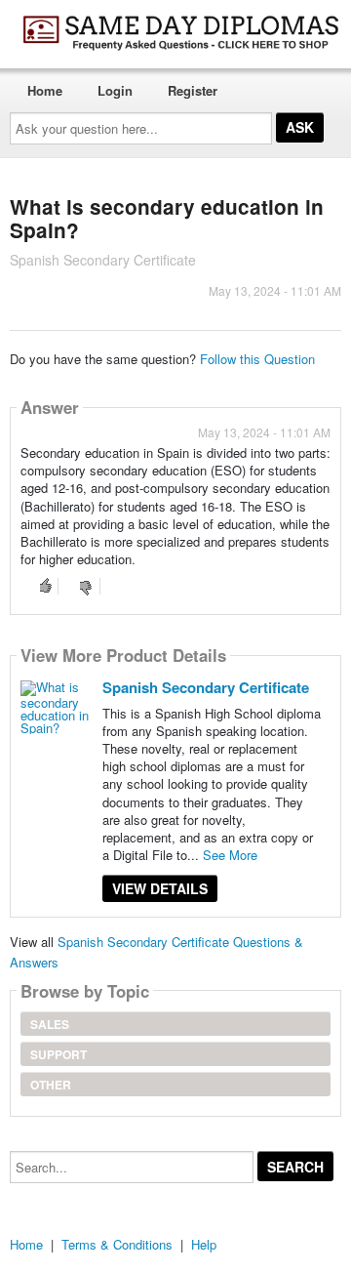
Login (115, 90)
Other (50, 1084)
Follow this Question (257, 358)
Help (203, 1244)
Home (44, 90)
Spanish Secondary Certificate (205, 687)
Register (192, 90)
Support (58, 1054)
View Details (160, 888)
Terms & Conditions (117, 1244)
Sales (49, 1024)
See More (230, 854)
